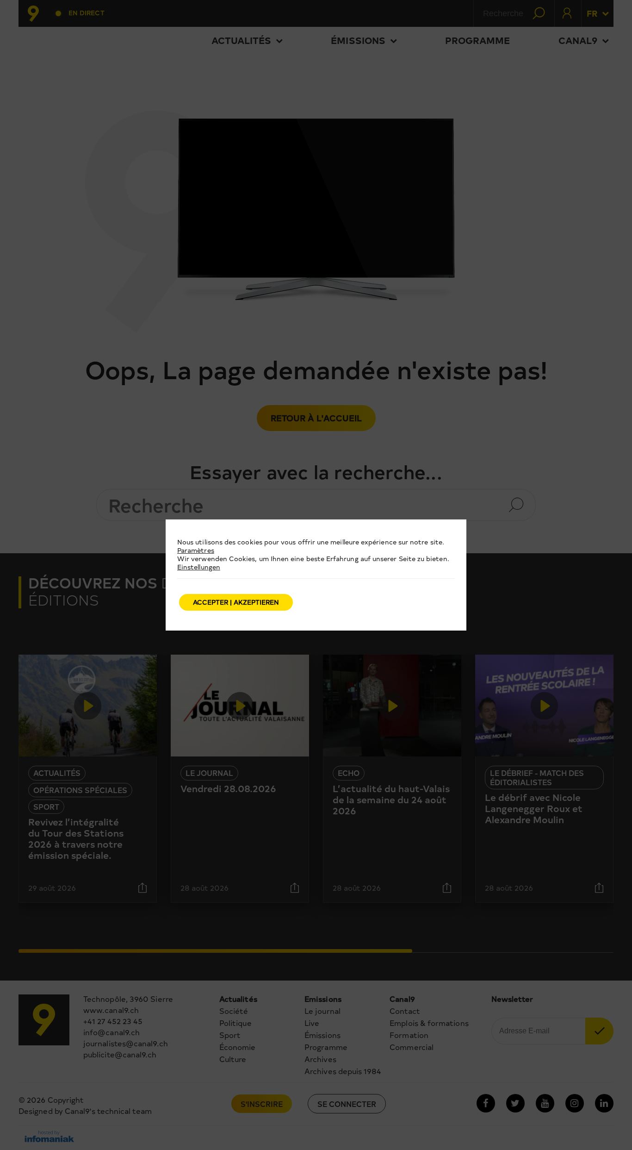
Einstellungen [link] (198, 566)
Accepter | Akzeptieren (236, 602)
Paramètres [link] (195, 550)
